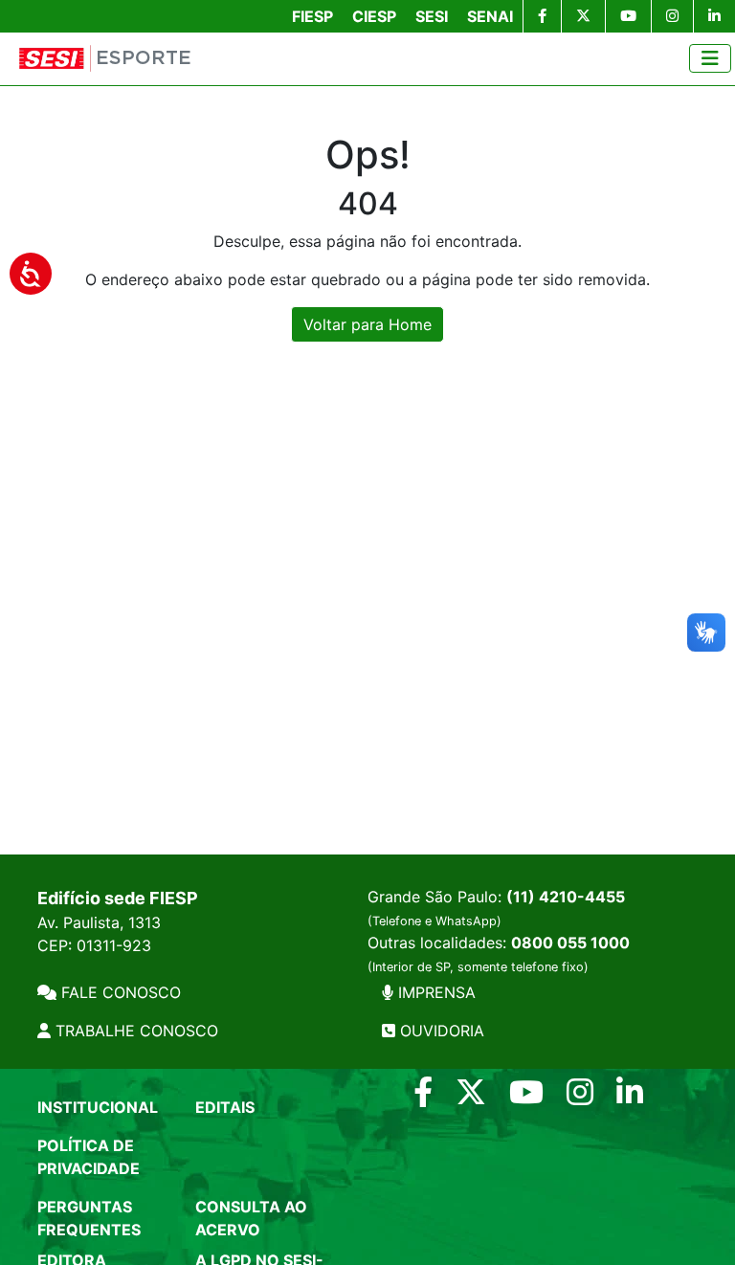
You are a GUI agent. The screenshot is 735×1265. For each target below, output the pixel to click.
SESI (431, 16)
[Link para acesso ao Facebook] (423, 1097)
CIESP (374, 16)
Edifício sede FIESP (117, 898)
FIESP (312, 16)
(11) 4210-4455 (565, 896)
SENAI (490, 16)
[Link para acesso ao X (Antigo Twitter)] (471, 1097)
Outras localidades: (499, 953)
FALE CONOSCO (118, 992)
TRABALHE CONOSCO (134, 1030)
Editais (225, 1107)
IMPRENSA (434, 992)
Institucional (97, 1107)
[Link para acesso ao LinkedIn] (629, 1097)
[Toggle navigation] (710, 58)
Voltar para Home (367, 324)
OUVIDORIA (439, 1030)
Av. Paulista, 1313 (99, 922)
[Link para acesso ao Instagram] (580, 1097)
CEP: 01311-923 (94, 945)
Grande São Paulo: (496, 907)
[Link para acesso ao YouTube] (526, 1097)
